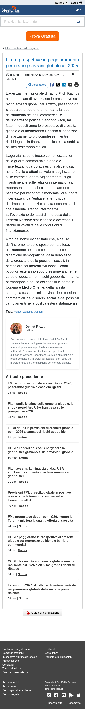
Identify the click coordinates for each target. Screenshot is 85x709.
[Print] (76, 84)
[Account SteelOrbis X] (49, 695)
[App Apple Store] (79, 695)
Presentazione (10, 660)
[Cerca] (78, 22)
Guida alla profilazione (44, 612)
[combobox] (42, 22)
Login (75, 2)
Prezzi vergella (10, 694)
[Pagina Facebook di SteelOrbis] (56, 695)
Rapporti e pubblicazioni (58, 656)
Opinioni (38, 311)
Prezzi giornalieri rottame (16, 690)
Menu (79, 10)
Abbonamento (54, 702)
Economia (27, 311)
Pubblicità (50, 649)
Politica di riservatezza (15, 672)
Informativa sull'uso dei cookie (19, 656)
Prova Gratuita (42, 36)
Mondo (18, 311)
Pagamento (74, 702)
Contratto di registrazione (16, 649)
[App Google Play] (71, 695)
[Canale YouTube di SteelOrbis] (64, 695)
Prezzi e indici (10, 682)
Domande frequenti (13, 652)
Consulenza (51, 652)
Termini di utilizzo (12, 668)
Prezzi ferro (9, 686)
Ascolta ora (39, 84)
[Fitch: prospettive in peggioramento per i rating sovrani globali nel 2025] (52, 84)
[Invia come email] (70, 84)
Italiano (59, 2)
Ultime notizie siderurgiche (22, 48)
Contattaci (8, 664)
